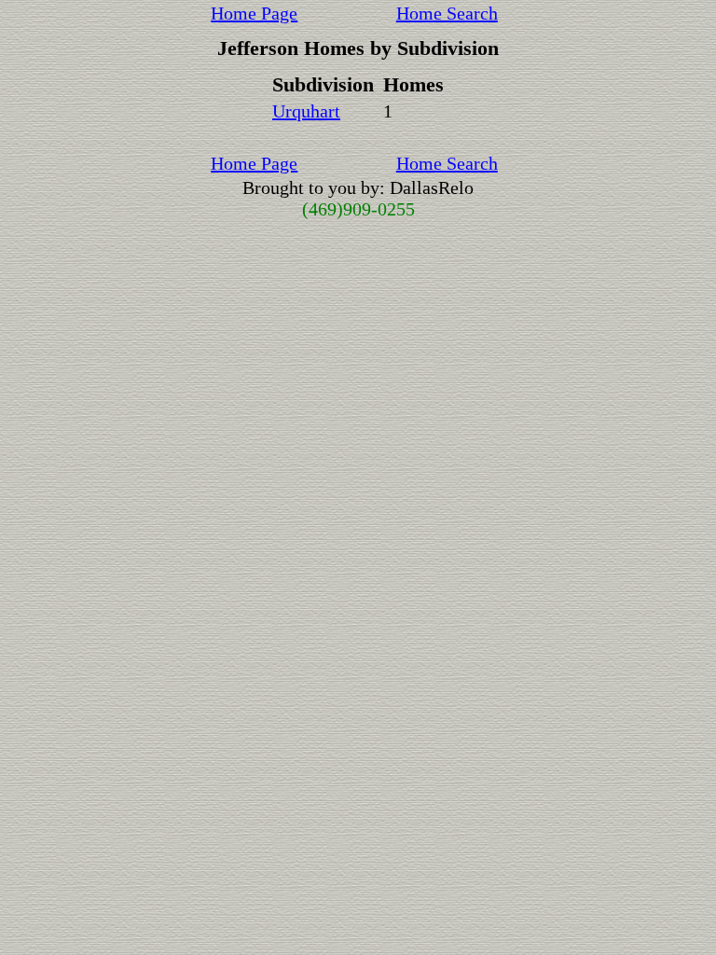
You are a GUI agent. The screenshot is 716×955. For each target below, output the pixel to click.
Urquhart (306, 111)
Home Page (254, 13)
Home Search (447, 13)
